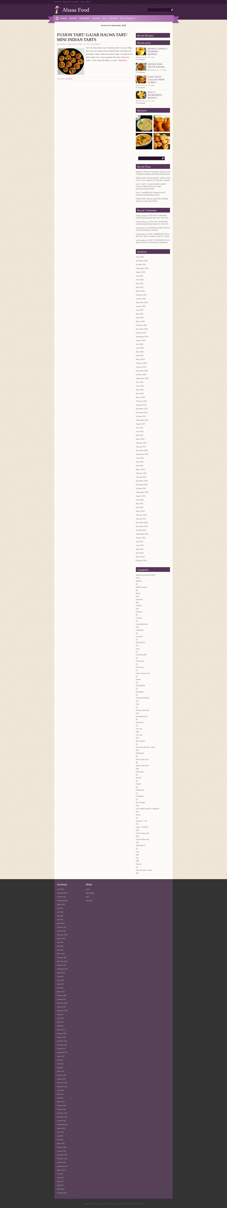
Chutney (113, 18)
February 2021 (141, 295)
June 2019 (140, 348)
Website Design (110, 1203)
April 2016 (139, 466)
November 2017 (142, 413)
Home (63, 18)
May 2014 (139, 549)
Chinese (139, 612)
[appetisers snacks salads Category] (162, 131)
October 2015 (141, 488)
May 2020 (139, 314)
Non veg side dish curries (145, 747)
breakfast (139, 600)
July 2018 (139, 382)
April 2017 (139, 435)
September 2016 (142, 454)
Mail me (88, 2)
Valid (90, 893)
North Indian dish (142, 759)
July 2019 (139, 344)
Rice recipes (140, 803)
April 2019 (139, 356)
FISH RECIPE (141, 655)
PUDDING (140, 796)
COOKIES (140, 630)
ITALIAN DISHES (142, 698)
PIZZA (138, 784)
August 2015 (140, 496)
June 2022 (140, 257)
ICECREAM (140, 686)
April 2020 (139, 318)
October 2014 (141, 530)
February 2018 (141, 401)
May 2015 (139, 504)
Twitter (82, 2)
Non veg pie (140, 741)
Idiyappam (140, 692)
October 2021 (141, 265)
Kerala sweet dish (142, 710)
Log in (88, 889)
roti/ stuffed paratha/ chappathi (147, 809)
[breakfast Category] (162, 148)
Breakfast (84, 18)
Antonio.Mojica (141, 222)
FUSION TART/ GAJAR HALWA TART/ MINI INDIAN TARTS (92, 37)
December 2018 (142, 371)
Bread (138, 593)
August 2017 (140, 424)
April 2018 (139, 394)
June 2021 (140, 280)
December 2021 (142, 261)
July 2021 (139, 276)
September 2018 (142, 378)
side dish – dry (141, 821)
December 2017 (142, 409)
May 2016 (139, 462)
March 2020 (140, 321)
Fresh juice (140, 661)
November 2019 (142, 329)
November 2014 (142, 526)
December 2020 (142, 302)
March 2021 (140, 291)
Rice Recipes (128, 18)
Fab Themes (121, 1203)
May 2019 (139, 352)
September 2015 (142, 492)
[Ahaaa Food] (56, 18)
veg (137, 852)
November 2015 (142, 485)
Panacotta (140, 772)
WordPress (89, 900)
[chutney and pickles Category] (144, 131)
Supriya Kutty (141, 216)
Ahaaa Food (75, 10)
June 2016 (140, 458)
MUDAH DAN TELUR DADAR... (157, 65)
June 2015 (140, 500)
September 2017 (142, 420)
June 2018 (140, 386)
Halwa (138, 679)
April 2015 (139, 507)
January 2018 (141, 405)
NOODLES (140, 753)
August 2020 (140, 306)
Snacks (96, 18)
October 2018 (141, 375)
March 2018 (140, 397)
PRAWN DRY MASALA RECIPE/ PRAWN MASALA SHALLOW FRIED (152, 200)
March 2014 (140, 557)
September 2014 (142, 534)
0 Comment (96, 44)
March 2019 (140, 359)
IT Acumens (140, 1203)
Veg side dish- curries (144, 870)
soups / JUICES (142, 827)
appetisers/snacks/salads (145, 575)
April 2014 (139, 553)
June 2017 (140, 432)
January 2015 (141, 519)
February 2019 (141, 363)
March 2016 (140, 469)
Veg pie (138, 864)
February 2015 (141, 515)
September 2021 (142, 268)
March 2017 (140, 439)
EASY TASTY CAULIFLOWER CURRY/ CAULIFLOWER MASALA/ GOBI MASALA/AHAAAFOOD (151, 186)
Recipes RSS (67, 2)
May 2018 (139, 390)
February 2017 (141, 443)
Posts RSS (57, 2)
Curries (73, 18)
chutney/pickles (142, 624)
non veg (139, 729)
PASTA (138, 778)
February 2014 (141, 561)
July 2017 (139, 428)
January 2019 (141, 367)
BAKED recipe (141, 587)
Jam (137, 704)
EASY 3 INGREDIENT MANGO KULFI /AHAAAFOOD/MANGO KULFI (150, 194)
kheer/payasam (142, 716)
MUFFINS (139, 723)
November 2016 (142, 450)
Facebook (76, 2)
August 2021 (140, 272)
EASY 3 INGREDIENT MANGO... (155, 95)
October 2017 (141, 416)
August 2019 (140, 340)
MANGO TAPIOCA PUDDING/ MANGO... (157, 51)
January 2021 (141, 299)
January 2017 (141, 447)
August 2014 (140, 538)
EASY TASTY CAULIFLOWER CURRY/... (156, 80)
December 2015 (142, 481)
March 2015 (140, 511)
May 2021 (139, 283)
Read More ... (123, 60)
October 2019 (141, 333)
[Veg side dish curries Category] (144, 148)
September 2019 (142, 337)
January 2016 (141, 477)
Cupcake (139, 636)
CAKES (139, 606)
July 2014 (139, 542)
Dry (104, 18)
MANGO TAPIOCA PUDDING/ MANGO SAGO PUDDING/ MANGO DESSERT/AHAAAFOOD (153, 173)
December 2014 (142, 523)
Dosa (138, 649)
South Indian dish (142, 833)
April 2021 (139, 287)
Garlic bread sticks (143, 673)
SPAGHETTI (141, 846)
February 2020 (141, 325)
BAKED (139, 581)
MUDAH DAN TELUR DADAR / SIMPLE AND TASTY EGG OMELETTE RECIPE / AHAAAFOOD (155, 179)
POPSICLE (140, 790)
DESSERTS (69, 79)
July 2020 (139, 310)
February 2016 (141, 473)
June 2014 (140, 545)
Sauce (138, 815)
